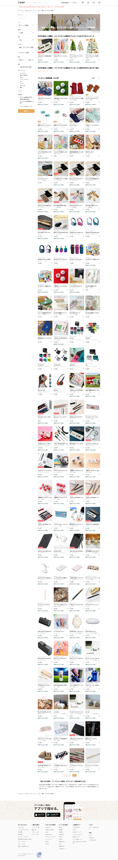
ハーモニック (48, 839)
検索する (26, 111)
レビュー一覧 (21, 844)
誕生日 (60, 827)
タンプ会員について (78, 839)
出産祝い (61, 832)
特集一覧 (34, 829)
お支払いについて (77, 832)
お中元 (60, 837)
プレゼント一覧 (35, 827)
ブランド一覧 (35, 832)
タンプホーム (21, 10)
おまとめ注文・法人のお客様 (79, 842)
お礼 (60, 844)
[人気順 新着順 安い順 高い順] (95, 78)
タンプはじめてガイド (23, 829)
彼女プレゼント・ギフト (31, 10)
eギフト (75, 829)
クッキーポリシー (22, 841)
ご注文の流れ (76, 827)
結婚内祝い (62, 846)
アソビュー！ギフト (50, 837)
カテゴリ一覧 (35, 834)
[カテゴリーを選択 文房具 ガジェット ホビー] (26, 52)
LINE (90, 835)
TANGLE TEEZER (49, 829)
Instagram (91, 837)
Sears (46, 832)
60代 (39, 10)
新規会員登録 (65, 2)
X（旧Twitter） (93, 840)
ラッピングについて (78, 834)
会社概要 (20, 832)
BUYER (47, 844)
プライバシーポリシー (23, 837)
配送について (76, 837)
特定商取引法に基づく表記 (24, 839)
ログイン (75, 2)
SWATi (47, 841)
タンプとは (21, 827)
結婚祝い (61, 829)
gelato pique (48, 834)
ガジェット (45, 71)
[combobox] (43, 2)
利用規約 (20, 834)
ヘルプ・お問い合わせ (94, 828)
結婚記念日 (62, 841)
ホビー (51, 71)
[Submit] (32, 2)
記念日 (60, 839)
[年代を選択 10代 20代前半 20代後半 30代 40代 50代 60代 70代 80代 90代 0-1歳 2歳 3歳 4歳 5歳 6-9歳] (26, 40)
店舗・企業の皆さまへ (23, 846)
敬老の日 (61, 834)
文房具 (39, 71)
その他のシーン (63, 848)
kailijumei (48, 827)
